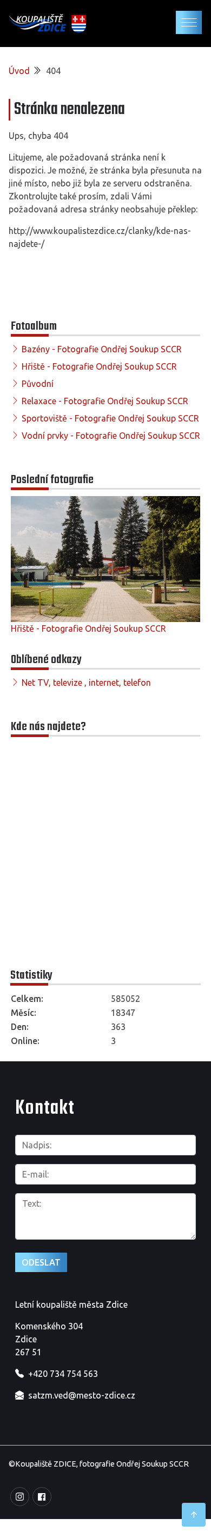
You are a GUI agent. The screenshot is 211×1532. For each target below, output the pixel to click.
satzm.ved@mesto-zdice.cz (81, 1395)
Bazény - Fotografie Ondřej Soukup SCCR (102, 349)
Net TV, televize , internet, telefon (86, 682)
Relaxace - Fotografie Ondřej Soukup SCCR (105, 401)
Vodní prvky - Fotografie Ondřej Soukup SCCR (111, 435)
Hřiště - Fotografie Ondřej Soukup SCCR (99, 366)
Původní (38, 384)
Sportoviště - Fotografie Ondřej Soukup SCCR (110, 418)
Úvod (19, 71)
